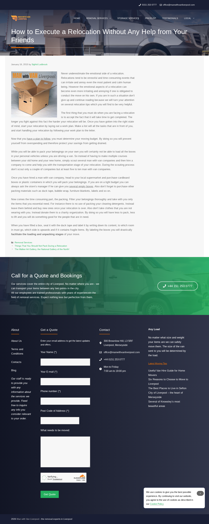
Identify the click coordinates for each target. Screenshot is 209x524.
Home (77, 18)
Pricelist (150, 18)
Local (187, 18)
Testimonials (170, 18)
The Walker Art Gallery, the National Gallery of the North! (42, 249)
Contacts (16, 362)
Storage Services (128, 18)
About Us (16, 340)
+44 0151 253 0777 (114, 359)
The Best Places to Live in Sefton (167, 388)
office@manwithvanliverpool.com (122, 352)
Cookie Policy (157, 504)
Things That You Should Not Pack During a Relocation (41, 246)
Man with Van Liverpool (28, 519)
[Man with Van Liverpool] (20, 18)
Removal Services (97, 18)
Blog (13, 370)
